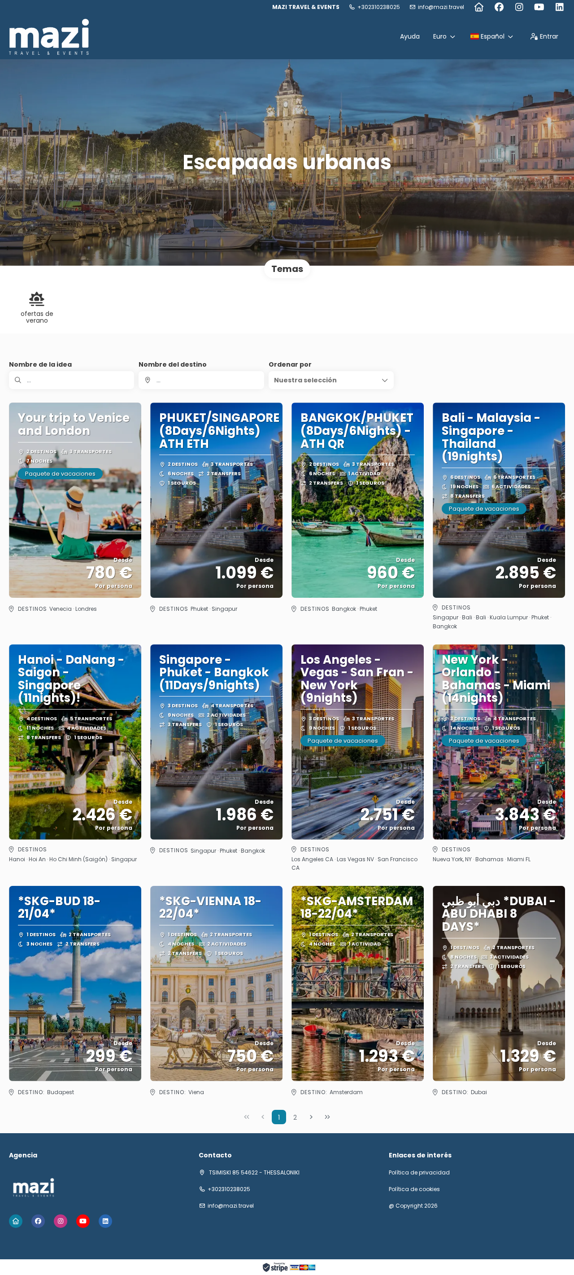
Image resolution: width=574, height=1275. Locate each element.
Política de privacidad (419, 1172)
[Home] (478, 7)
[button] (331, 380)
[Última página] (327, 1117)
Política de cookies (414, 1189)
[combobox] (201, 380)
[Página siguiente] (311, 1117)
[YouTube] (539, 7)
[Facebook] (498, 7)
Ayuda (410, 36)
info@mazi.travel (441, 7)
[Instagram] (519, 7)
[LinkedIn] (559, 7)
